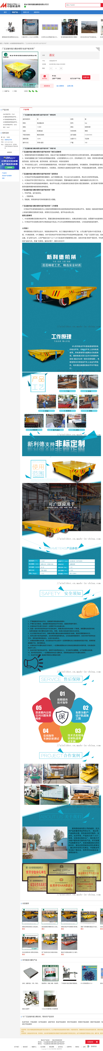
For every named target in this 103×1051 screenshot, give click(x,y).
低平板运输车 (42, 1022)
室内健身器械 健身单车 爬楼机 (69, 37)
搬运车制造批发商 (57, 1040)
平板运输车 (33, 1022)
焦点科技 (54, 1049)
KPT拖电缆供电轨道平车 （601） (12, 119)
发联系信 (47, 86)
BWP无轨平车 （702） (9, 114)
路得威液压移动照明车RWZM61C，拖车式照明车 (15, 37)
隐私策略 (51, 1047)
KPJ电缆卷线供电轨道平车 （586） (12, 122)
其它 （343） (6, 127)
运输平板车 (51, 1022)
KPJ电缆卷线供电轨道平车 (17, 43)
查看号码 (86, 77)
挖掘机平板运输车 (83, 1022)
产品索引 (4, 173)
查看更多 (9, 152)
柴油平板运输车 (61, 1022)
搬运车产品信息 (45, 1040)
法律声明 (69, 1047)
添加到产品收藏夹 (7, 176)
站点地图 (42, 1047)
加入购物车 (60, 86)
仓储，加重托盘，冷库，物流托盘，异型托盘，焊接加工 (37, 983)
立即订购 (70, 86)
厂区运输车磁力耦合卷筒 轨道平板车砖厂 (54, 1042)
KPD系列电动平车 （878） (10, 125)
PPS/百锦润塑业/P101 (86, 983)
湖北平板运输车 (27, 1024)
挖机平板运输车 (72, 1022)
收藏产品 (6, 91)
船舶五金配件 (25, 1009)
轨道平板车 (25, 1022)
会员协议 (60, 1047)
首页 (1, 43)
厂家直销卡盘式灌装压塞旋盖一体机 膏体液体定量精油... (76, 983)
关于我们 (16, 1047)
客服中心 (34, 1047)
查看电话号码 (8, 140)
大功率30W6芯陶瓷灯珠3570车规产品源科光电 (54, 37)
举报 (15, 91)
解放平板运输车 (95, 1022)
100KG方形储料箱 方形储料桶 (50, 1009)
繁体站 (77, 1047)
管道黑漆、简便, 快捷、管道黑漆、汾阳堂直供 (54, 983)
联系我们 (25, 1047)
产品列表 (6, 43)
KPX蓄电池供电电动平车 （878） (12, 117)
